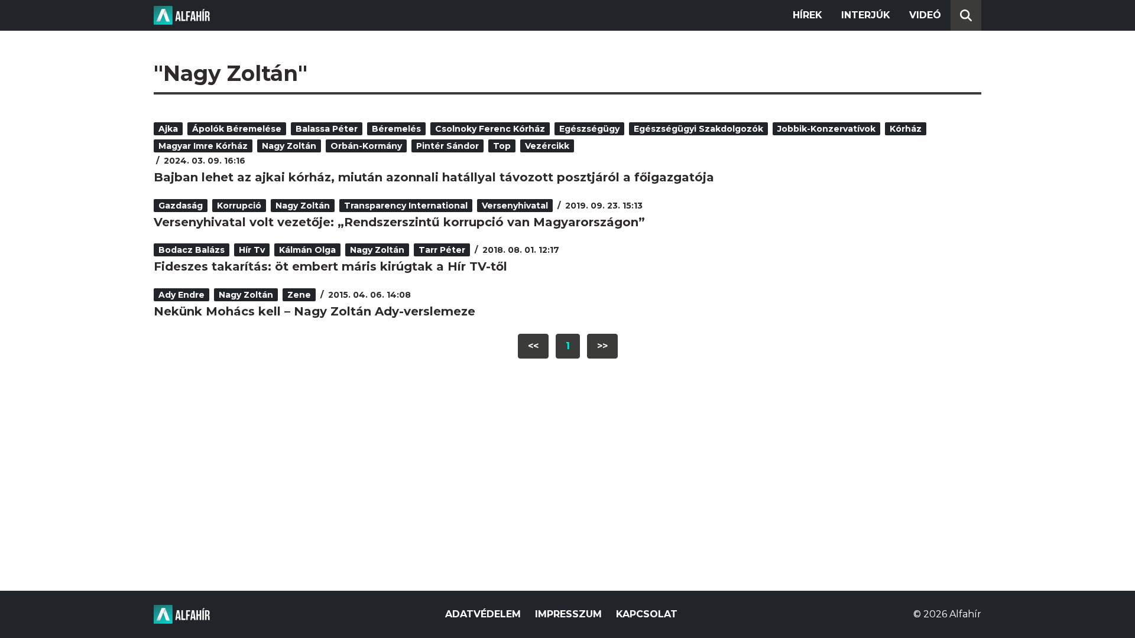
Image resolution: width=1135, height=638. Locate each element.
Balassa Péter (327, 128)
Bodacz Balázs (191, 250)
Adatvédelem (483, 614)
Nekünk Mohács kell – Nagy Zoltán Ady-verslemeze (314, 311)
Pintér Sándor (447, 146)
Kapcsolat (646, 614)
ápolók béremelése (236, 128)
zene (299, 294)
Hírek (807, 15)
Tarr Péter (442, 250)
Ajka (168, 128)
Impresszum (568, 614)
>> (602, 345)
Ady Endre (181, 294)
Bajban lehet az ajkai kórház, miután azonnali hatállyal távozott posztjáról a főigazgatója (434, 177)
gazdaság (180, 205)
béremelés (396, 128)
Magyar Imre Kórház (203, 146)
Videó (925, 15)
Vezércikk (547, 146)
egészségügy (589, 128)
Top (502, 146)
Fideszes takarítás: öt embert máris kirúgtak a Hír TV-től (330, 266)
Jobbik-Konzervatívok (826, 128)
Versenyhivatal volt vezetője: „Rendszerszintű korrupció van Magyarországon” (399, 222)
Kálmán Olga (307, 250)
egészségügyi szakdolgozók (698, 128)
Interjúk (865, 15)
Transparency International (406, 205)
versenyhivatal (515, 205)
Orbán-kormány (366, 146)
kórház (906, 128)
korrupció (239, 205)
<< (533, 345)
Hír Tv (252, 250)
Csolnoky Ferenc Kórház (490, 128)
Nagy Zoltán (289, 146)
